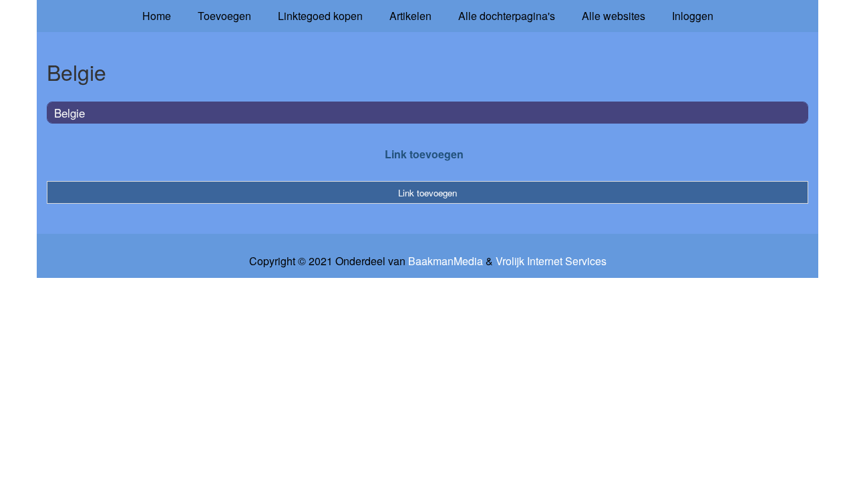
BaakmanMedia (445, 261)
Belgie (69, 112)
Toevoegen (224, 15)
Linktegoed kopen (320, 15)
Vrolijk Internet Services (551, 261)
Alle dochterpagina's (506, 15)
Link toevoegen (424, 154)
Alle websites (613, 15)
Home (156, 15)
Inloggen (692, 15)
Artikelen (410, 15)
